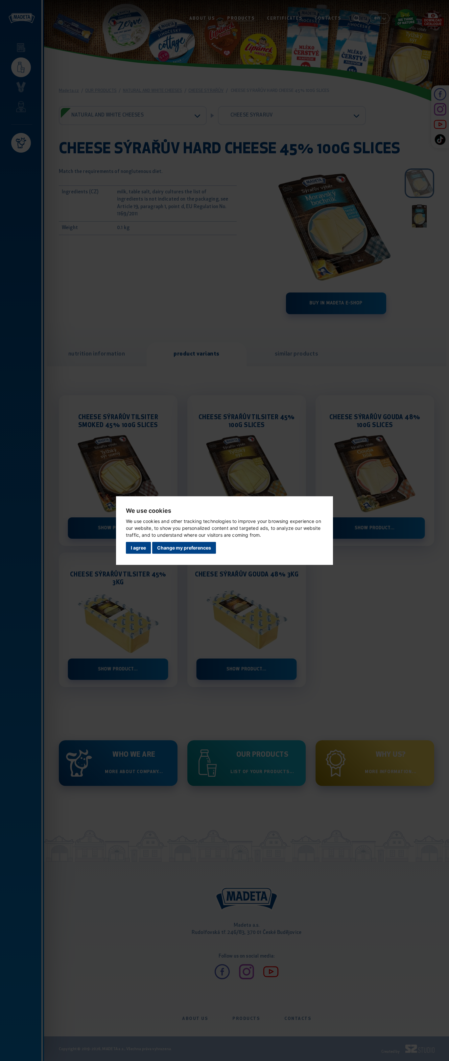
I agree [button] (138, 548)
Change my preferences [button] (184, 548)
